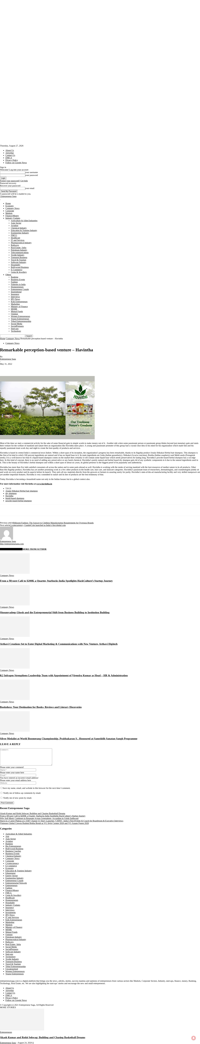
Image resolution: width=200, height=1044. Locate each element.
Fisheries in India (18, 284)
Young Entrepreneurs (20, 319)
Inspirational (16, 292)
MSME (14, 309)
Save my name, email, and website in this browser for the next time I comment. (36, 788)
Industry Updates (12, 218)
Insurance (15, 294)
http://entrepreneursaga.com (12, 544)
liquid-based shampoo (14, 498)
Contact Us (10, 155)
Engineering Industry (20, 233)
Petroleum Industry (19, 250)
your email (29, 188)
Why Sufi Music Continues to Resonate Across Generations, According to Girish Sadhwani (39, 818)
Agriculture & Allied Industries (24, 220)
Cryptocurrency (12, 863)
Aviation (14, 225)
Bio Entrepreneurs (13, 846)
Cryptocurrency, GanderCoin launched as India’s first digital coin (38, 525)
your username (31, 172)
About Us (9, 150)
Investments (10, 912)
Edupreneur (10, 873)
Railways (15, 245)
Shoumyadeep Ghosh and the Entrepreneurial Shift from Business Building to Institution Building (55, 612)
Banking (14, 277)
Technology (16, 331)
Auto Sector (16, 223)
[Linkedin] (43, 368)
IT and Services (17, 240)
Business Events (18, 279)
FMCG (14, 235)
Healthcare (15, 238)
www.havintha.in (44, 484)
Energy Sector (11, 875)
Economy (9, 206)
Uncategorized (11, 969)
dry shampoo (11, 493)
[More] (92, 368)
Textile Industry (17, 255)
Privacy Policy (11, 160)
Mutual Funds (17, 311)
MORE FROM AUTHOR (34, 549)
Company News (12, 208)
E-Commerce (16, 270)
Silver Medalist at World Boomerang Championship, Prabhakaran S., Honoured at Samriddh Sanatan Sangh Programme (68, 738)
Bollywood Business (20, 267)
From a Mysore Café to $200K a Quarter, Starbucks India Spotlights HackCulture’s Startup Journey (56, 580)
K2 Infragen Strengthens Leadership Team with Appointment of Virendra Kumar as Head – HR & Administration (64, 675)
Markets (8, 213)
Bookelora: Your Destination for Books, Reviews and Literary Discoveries (41, 707)
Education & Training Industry (24, 230)
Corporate (9, 211)
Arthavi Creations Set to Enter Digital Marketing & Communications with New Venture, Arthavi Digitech (59, 643)
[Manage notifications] (193, 1038)
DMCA (8, 158)
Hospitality (15, 265)
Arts (7, 836)
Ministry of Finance (19, 306)
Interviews (15, 297)
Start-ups (15, 328)
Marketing (15, 304)
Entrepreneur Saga (8, 359)
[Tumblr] (63, 368)
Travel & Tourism (18, 260)
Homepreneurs (17, 287)
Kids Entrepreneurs (19, 301)
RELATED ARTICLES (11, 549)
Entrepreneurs (11, 885)
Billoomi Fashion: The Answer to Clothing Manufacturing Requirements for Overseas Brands (53, 523)
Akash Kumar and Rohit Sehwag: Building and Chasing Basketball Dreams (32, 813)
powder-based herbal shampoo (18, 501)
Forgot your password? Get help (14, 181)
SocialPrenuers (17, 326)
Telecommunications (20, 252)
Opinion (14, 314)
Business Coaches (13, 851)
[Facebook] (4, 368)
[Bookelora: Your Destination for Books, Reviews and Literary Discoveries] (15, 699)
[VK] (82, 368)
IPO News (15, 299)
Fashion (14, 282)
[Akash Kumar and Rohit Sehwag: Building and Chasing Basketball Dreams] (22, 1030)
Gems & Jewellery (19, 272)
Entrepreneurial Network (16, 883)
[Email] (53, 368)
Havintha (9, 496)
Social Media (16, 324)
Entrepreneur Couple (20, 289)
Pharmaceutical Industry (21, 243)
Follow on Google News (16, 162)
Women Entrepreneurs (20, 316)
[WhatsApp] (33, 368)
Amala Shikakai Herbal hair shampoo (21, 491)
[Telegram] (73, 368)
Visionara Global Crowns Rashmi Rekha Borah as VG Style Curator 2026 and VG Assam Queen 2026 (44, 823)
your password (31, 175)
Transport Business (19, 257)
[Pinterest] (24, 368)
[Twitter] (14, 368)
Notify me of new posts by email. (17, 798)
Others (8, 274)
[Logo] (0, 199)
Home (8, 203)
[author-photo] (6, 539)
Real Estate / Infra (18, 247)
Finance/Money (12, 216)
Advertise (9, 153)
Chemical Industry (19, 228)
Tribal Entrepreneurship (21, 321)
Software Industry (18, 262)
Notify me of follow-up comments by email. (22, 793)
